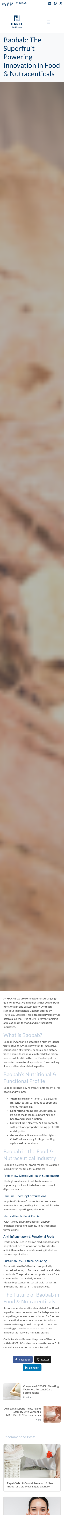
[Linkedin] (49, 3)
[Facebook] (55, 3)
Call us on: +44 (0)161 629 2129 (14, 4)
